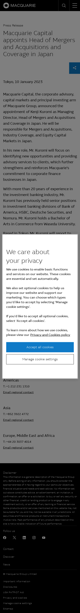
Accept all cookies (40, 347)
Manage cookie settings (40, 359)
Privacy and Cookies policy (50, 335)
